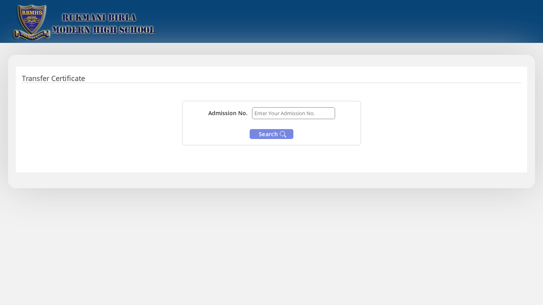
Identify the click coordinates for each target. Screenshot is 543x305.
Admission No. (228, 113)
